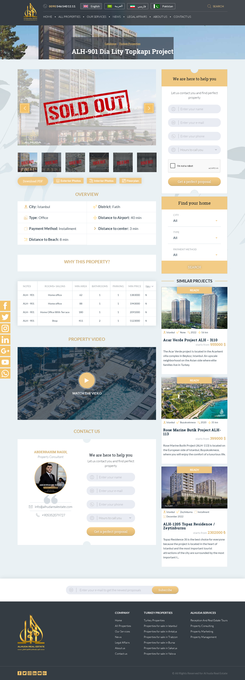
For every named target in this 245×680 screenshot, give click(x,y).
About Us (160, 16)
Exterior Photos (71, 180)
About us (120, 648)
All (175, 221)
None (183, 332)
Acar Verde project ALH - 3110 (190, 340)
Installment (203, 512)
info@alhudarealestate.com (53, 507)
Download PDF (33, 181)
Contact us (121, 653)
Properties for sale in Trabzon (161, 637)
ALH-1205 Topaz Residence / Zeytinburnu (189, 526)
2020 (203, 422)
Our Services (96, 16)
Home (47, 16)
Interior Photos (104, 180)
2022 (193, 332)
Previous (25, 108)
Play (87, 380)
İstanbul (170, 332)
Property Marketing (201, 631)
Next (149, 108)
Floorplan (133, 180)
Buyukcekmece (188, 422)
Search (194, 267)
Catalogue (110, 43)
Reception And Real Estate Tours (208, 620)
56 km (204, 332)
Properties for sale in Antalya (160, 631)
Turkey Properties (154, 620)
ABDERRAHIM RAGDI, (50, 452)
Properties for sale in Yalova (160, 653)
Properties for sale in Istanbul (160, 626)
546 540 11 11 (62, 6)
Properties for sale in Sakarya (160, 648)
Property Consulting (202, 626)
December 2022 (174, 516)
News (117, 16)
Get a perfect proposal (111, 531)
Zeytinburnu (186, 512)
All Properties (69, 16)
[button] (149, 286)
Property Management (203, 637)
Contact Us (182, 16)
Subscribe (165, 590)
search (218, 6)
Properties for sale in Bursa (159, 642)
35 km (214, 422)
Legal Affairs (137, 16)
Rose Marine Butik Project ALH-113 (192, 432)
